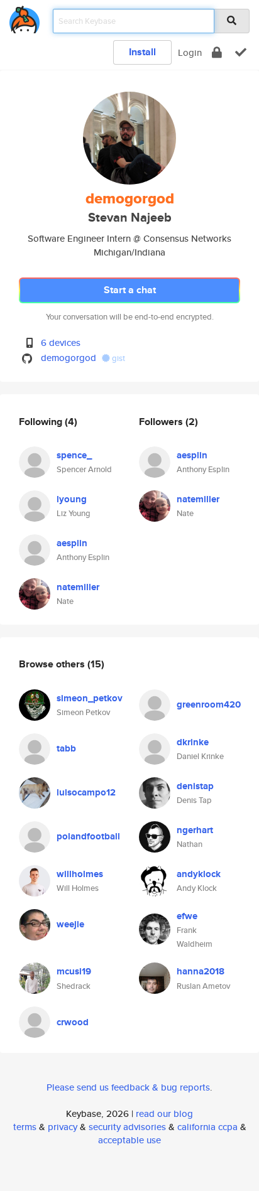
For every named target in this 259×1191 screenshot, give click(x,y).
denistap (195, 786)
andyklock (199, 874)
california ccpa (207, 1126)
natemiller (78, 587)
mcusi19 (74, 971)
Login (190, 52)
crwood (73, 1022)
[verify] (240, 52)
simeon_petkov (90, 698)
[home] (24, 17)
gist (117, 358)
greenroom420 (209, 704)
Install (142, 52)
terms (24, 1126)
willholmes (80, 874)
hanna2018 (200, 971)
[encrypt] (217, 52)
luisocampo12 (86, 792)
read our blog (164, 1113)
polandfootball (88, 836)
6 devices (60, 342)
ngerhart (195, 830)
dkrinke (193, 742)
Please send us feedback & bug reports (128, 1087)
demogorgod (68, 357)
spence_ (74, 455)
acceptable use (129, 1139)
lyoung (72, 499)
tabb (66, 748)
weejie (70, 924)
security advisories (127, 1126)
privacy (62, 1126)
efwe (187, 916)
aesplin (72, 543)
